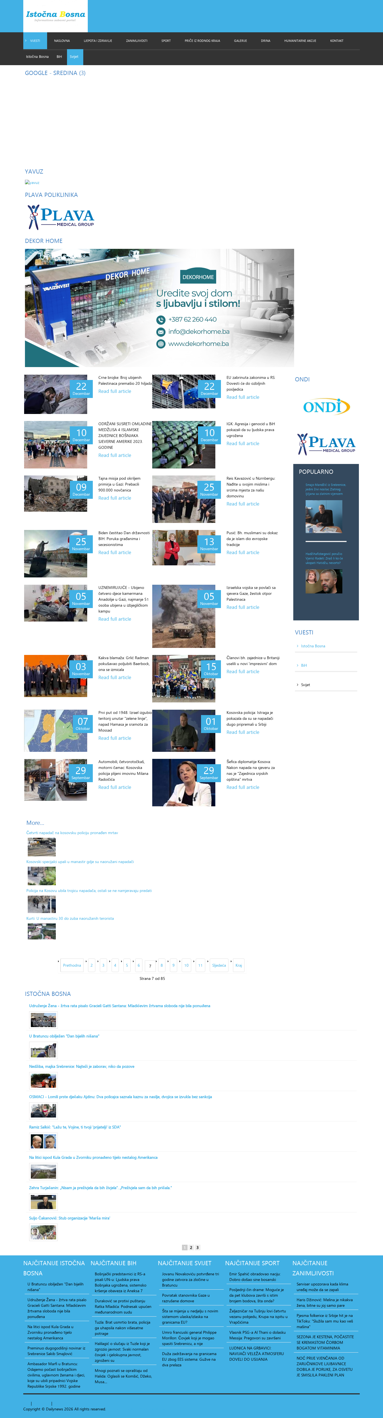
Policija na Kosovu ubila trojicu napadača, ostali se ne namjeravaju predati (89, 890)
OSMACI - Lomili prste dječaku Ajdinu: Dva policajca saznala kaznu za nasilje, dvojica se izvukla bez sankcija (120, 1097)
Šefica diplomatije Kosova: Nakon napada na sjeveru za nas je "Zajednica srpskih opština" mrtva (251, 770)
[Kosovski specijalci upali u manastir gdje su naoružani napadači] (42, 876)
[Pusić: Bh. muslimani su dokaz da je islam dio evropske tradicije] (183, 547)
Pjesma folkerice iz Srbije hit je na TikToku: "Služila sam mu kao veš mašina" (325, 1321)
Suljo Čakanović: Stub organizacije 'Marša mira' (69, 1218)
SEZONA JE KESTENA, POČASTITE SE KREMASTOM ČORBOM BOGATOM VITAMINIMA (325, 1342)
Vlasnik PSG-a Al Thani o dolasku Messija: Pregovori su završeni (257, 1335)
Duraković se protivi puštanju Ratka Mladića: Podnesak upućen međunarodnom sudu (123, 1306)
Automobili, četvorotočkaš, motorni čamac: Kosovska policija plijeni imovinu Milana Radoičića (123, 770)
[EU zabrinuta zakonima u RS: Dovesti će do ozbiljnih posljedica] (183, 391)
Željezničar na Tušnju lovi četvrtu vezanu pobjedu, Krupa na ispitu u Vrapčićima (258, 1316)
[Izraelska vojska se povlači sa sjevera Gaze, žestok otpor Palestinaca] (183, 616)
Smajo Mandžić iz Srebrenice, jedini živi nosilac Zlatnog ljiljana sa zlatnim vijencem (326, 489)
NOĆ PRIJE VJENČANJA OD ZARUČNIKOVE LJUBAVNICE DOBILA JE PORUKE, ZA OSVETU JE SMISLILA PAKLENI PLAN (325, 1366)
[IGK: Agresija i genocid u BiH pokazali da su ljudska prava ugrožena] (183, 444)
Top (26, 1403)
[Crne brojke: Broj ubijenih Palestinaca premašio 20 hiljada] (55, 394)
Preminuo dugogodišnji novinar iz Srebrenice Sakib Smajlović (56, 1350)
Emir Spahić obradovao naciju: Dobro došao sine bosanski (255, 1276)
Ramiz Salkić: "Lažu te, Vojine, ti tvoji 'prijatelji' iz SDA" (75, 1127)
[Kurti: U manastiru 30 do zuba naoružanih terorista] (42, 931)
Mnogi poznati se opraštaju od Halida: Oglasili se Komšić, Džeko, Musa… (123, 1376)
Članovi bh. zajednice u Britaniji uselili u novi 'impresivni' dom (253, 660)
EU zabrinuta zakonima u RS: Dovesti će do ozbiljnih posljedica (251, 383)
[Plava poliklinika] (60, 216)
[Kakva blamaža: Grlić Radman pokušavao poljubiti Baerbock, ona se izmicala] (55, 676)
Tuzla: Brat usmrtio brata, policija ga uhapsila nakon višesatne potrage (122, 1327)
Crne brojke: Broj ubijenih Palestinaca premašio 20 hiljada (125, 380)
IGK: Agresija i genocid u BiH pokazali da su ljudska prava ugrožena (251, 429)
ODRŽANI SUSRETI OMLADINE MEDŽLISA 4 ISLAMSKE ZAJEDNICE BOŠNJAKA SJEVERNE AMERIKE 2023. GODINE (125, 435)
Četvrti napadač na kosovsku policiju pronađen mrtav (72, 833)
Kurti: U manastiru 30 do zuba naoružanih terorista (70, 918)
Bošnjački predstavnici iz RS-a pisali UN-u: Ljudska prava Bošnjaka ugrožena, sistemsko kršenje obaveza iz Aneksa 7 (120, 1282)
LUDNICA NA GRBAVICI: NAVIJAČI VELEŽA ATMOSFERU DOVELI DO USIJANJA (256, 1353)
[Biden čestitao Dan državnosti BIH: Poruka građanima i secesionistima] (55, 553)
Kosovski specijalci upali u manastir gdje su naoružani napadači (80, 861)
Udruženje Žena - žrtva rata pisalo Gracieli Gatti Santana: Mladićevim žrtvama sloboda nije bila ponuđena (119, 1006)
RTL (56, 1403)
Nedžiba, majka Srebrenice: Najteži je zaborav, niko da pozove (81, 1066)
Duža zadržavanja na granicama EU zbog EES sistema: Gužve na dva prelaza (189, 1359)
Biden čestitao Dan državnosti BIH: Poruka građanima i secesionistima (124, 538)
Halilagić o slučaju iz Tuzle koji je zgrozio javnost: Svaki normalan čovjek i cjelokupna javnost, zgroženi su (122, 1352)
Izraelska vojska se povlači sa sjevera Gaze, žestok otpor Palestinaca (251, 593)
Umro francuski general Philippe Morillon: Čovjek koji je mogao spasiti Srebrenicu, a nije (189, 1338)
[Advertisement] (191, 120)
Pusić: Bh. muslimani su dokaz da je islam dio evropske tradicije (252, 538)
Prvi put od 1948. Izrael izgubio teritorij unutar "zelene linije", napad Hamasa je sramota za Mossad (125, 721)
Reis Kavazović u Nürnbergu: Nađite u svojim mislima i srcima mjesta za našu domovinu (251, 487)
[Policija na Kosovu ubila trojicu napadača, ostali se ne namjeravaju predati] (42, 904)
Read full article (114, 391)
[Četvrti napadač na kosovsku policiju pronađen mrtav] (42, 847)
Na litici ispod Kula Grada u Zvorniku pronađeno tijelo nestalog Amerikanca (93, 1157)
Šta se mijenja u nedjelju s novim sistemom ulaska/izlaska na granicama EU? (190, 1316)
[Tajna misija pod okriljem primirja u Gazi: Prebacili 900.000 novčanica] (55, 493)
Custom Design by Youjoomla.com (136, 1409)
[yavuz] (32, 182)
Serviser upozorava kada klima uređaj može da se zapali (322, 1286)
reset (46, 1403)
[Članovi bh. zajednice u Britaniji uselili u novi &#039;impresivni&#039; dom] (183, 678)
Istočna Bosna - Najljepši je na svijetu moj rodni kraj (60, 17)
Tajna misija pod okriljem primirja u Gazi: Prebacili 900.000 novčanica (119, 484)
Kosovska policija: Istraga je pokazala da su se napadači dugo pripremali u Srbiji (250, 718)
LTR (64, 1403)
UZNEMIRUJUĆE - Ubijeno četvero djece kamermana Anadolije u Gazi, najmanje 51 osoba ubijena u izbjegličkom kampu (123, 599)
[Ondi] (326, 406)
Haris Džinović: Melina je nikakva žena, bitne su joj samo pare (325, 1302)
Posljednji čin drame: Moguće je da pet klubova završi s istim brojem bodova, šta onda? (256, 1295)
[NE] (159, 307)
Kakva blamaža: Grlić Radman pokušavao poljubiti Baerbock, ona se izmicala (124, 663)
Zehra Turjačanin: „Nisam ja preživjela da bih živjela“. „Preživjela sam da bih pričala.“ (100, 1188)
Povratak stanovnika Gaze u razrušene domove (186, 1298)
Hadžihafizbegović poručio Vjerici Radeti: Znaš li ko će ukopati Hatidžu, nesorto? (324, 558)
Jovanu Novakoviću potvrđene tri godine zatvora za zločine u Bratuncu (190, 1279)
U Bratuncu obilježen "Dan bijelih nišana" (64, 1036)
